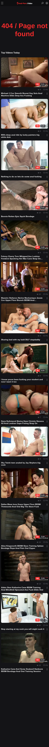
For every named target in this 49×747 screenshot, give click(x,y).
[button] (2, 3)
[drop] (47, 93)
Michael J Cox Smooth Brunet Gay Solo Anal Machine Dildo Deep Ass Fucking (21, 94)
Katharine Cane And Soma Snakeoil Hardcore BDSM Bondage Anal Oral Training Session (22, 670)
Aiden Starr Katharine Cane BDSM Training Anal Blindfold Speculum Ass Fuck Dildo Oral (22, 588)
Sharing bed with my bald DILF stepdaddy (20, 340)
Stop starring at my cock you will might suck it (22, 629)
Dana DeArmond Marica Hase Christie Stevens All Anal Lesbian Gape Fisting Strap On (22, 422)
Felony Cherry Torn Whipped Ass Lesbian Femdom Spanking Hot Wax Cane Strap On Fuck (21, 257)
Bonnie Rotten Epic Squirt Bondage (17, 216)
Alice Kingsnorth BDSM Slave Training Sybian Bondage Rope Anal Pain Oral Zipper (22, 547)
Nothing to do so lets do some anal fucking (21, 176)
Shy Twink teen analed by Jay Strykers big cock (20, 464)
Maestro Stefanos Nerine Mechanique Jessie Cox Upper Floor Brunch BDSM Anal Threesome (21, 299)
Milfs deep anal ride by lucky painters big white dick (20, 136)
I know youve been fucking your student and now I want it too (22, 380)
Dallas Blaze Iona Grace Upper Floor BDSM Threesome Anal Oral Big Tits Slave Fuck (21, 505)
